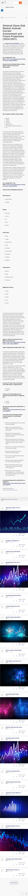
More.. (23, 535)
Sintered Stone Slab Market (12, 43)
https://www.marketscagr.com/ (10, 490)
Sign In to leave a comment (10, 499)
